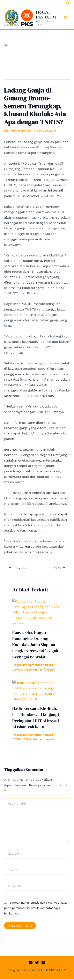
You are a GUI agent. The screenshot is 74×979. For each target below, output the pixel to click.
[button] (68, 3)
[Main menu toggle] (65, 17)
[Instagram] (43, 963)
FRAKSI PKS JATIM (46, 14)
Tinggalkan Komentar (27, 664)
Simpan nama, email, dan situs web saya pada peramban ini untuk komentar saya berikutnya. (35, 908)
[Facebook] (31, 963)
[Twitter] (37, 963)
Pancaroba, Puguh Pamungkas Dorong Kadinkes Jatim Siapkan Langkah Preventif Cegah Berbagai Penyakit (35, 644)
